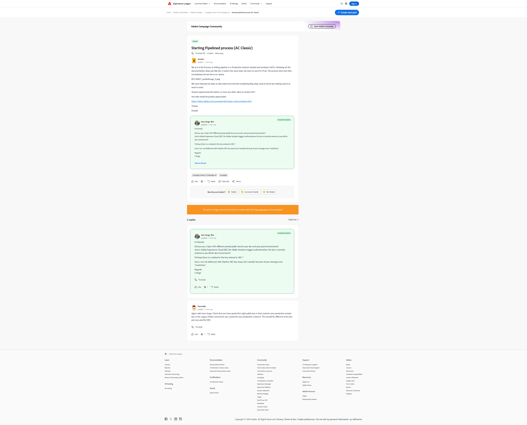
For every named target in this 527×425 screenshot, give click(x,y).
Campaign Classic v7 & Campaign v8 (217, 12)
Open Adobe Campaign (324, 26)
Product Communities (180, 12)
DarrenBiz (202, 306)
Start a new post (261, 209)
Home (169, 12)
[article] (242, 261)
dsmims (201, 59)
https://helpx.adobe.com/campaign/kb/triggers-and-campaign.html (221, 101)
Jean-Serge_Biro (207, 121)
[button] (347, 12)
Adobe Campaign (196, 12)
